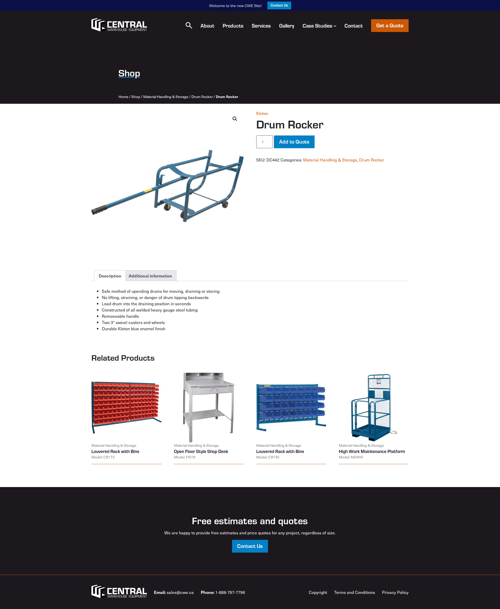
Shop (136, 96)
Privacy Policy (395, 592)
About (207, 25)
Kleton (262, 113)
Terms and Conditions (354, 592)
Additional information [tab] (150, 275)
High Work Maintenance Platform (372, 451)
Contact (354, 25)
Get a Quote (389, 25)
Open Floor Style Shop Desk (201, 451)
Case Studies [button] (317, 25)
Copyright (318, 592)
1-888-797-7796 (223, 592)
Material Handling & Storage (165, 96)
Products (233, 25)
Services (261, 25)
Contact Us (279, 5)
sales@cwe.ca (174, 592)
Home (123, 96)
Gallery (286, 25)
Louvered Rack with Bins (115, 451)
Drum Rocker (202, 96)
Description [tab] (110, 275)
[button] (189, 25)
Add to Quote (294, 141)
